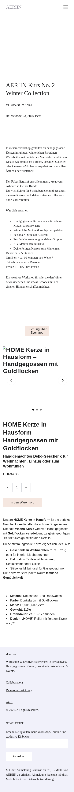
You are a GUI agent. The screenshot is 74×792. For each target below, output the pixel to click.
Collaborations (14, 682)
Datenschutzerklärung (19, 690)
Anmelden (19, 756)
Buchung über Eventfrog (37, 331)
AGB (9, 702)
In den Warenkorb (22, 502)
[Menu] (65, 7)
